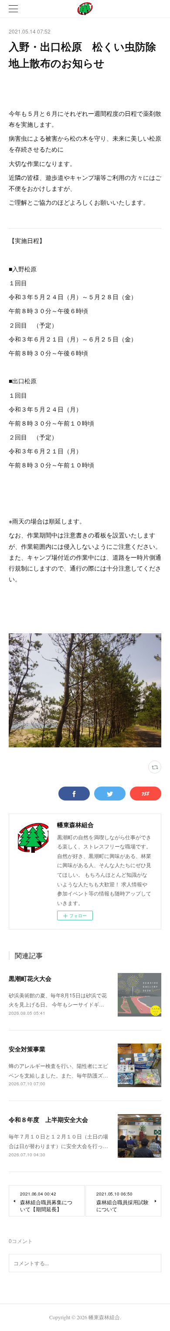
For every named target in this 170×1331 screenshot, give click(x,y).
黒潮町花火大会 (30, 978)
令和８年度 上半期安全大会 (48, 1119)
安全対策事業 (27, 1048)
